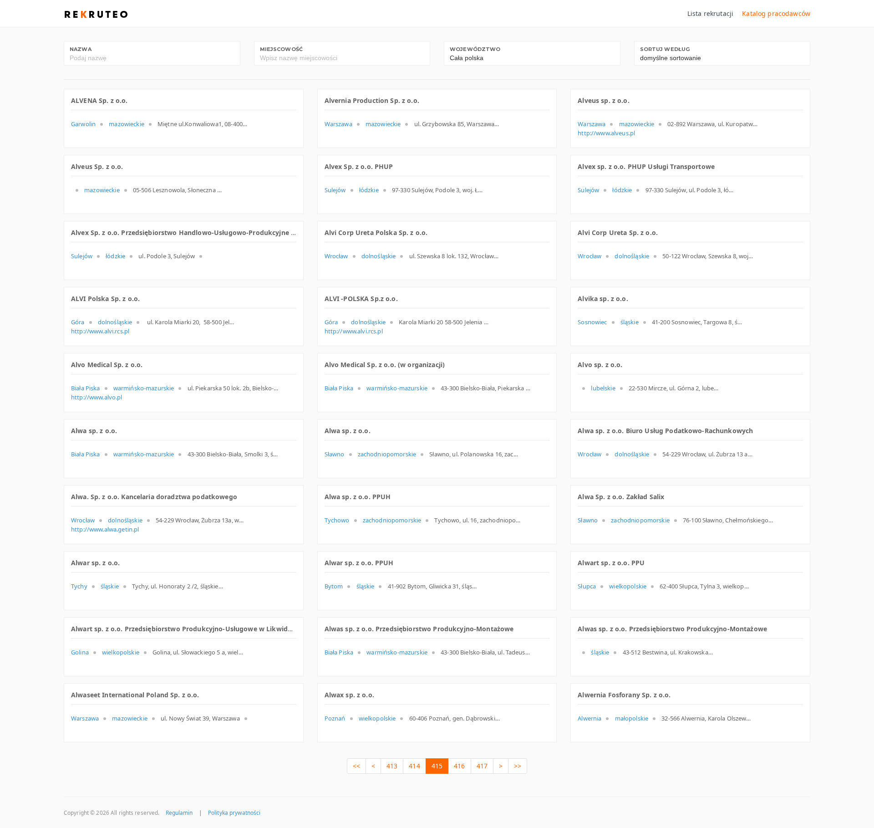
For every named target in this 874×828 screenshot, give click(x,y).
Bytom (334, 586)
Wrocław (336, 256)
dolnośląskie (378, 256)
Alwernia (589, 718)
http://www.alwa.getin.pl (105, 529)
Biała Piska (85, 388)
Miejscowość (281, 49)
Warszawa (338, 124)
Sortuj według (665, 49)
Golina (80, 652)
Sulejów (335, 190)
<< (356, 766)
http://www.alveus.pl (606, 133)
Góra (78, 322)
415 (437, 766)
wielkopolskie (627, 586)
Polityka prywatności (234, 812)
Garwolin (83, 124)
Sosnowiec (592, 322)
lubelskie (603, 388)
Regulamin (179, 812)
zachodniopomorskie (387, 454)
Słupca (587, 586)
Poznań (335, 718)
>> (517, 766)
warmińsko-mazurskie (143, 388)
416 (459, 766)
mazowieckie (126, 124)
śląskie (629, 322)
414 (414, 766)
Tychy (79, 586)
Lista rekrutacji (710, 13)
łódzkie (369, 190)
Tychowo (337, 520)
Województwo (475, 49)
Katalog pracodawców (776, 13)
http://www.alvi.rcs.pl (100, 331)
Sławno (335, 454)
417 (482, 766)
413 (391, 766)
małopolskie (632, 718)
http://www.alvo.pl (96, 397)
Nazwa (80, 49)
